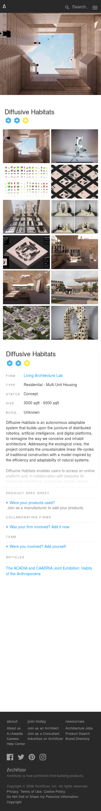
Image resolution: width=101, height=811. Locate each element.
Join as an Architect (43, 728)
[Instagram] (43, 758)
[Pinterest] (32, 758)
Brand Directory (77, 738)
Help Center (16, 743)
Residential (33, 384)
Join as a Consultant (43, 733)
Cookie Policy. (55, 791)
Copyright (14, 801)
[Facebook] (10, 758)
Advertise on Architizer (45, 738)
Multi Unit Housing (61, 384)
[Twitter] (21, 758)
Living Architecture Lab (43, 375)
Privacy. (13, 791)
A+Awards (15, 733)
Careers (13, 738)
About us (14, 728)
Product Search (77, 733)
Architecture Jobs (79, 728)
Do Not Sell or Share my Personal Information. (43, 796)
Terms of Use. (31, 791)
